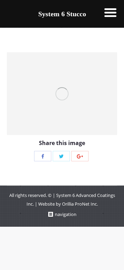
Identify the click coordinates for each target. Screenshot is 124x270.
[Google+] (80, 156)
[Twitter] (61, 156)
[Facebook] (42, 156)
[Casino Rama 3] (62, 93)
